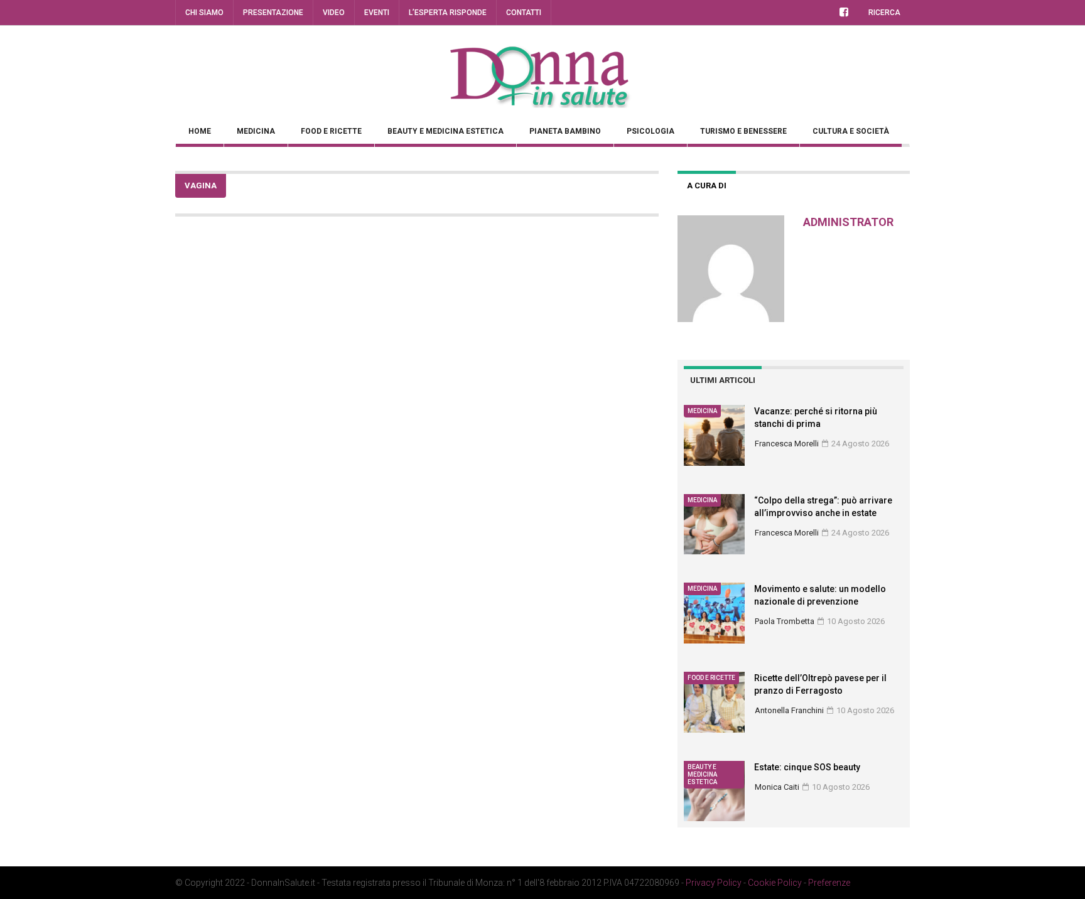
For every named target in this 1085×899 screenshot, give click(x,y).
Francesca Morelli (787, 443)
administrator (848, 222)
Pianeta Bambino (565, 131)
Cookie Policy (775, 883)
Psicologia (650, 131)
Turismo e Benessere (743, 131)
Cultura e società (850, 131)
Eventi (376, 12)
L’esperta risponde (448, 12)
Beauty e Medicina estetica (445, 131)
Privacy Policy (714, 883)
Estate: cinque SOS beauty (807, 767)
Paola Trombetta (784, 621)
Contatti (523, 12)
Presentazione (273, 12)
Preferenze (829, 883)
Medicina (256, 131)
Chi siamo (204, 12)
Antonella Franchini (789, 710)
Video (334, 12)
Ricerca (884, 12)
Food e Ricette (331, 131)
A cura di (706, 185)
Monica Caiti (777, 787)
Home (199, 131)
